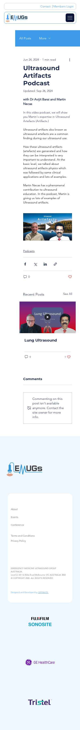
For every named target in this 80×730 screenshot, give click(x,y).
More (42, 38)
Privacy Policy (18, 540)
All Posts (25, 38)
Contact (45, 6)
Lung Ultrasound (40, 340)
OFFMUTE (43, 592)
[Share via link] (55, 264)
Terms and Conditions (23, 535)
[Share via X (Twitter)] (35, 264)
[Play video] (47, 227)
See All (67, 294)
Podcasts (29, 251)
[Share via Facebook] (25, 264)
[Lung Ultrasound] (47, 317)
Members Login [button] (63, 6)
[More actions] (69, 59)
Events (14, 517)
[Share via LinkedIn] (45, 264)
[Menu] (70, 17)
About (14, 509)
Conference (17, 524)
